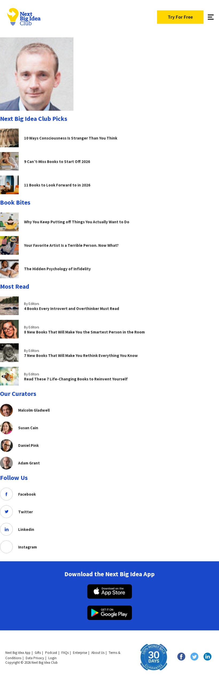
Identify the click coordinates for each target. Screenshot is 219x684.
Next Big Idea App (17, 652)
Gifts (38, 652)
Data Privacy (35, 658)
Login (52, 658)
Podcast (51, 652)
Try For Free (180, 17)
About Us (97, 652)
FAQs (65, 652)
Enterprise (80, 652)
